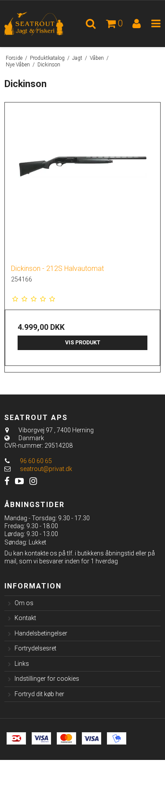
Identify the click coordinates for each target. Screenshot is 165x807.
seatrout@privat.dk (46, 468)
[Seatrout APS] (41, 24)
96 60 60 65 (35, 460)
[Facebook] (6, 481)
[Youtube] (19, 481)
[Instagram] (33, 481)
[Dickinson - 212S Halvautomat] (82, 180)
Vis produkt (82, 343)
